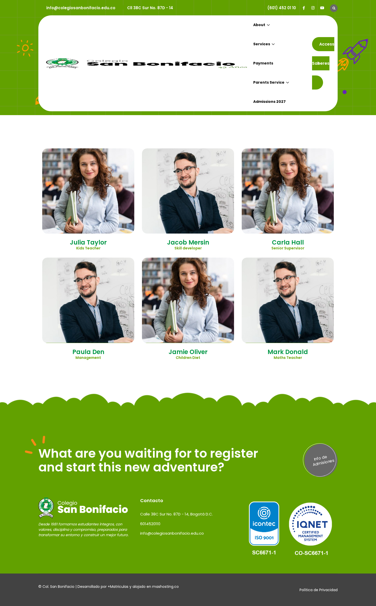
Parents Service (268, 82)
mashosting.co (165, 586)
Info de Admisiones (323, 460)
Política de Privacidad (319, 589)
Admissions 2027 (269, 101)
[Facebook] (303, 7)
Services (261, 44)
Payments (263, 63)
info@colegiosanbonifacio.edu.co (80, 7)
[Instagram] (313, 7)
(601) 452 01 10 (281, 7)
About (259, 24)
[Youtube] (322, 7)
